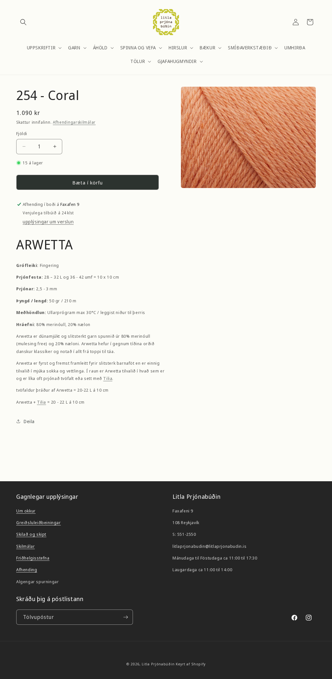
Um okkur (26, 511)
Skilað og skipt (31, 534)
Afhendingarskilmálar (74, 122)
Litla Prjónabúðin (158, 663)
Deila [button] (29, 421)
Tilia (107, 378)
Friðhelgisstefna (33, 558)
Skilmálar (25, 546)
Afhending (26, 569)
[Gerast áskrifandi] (125, 617)
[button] (23, 22)
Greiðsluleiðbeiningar (38, 522)
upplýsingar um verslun (48, 222)
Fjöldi (21, 133)
